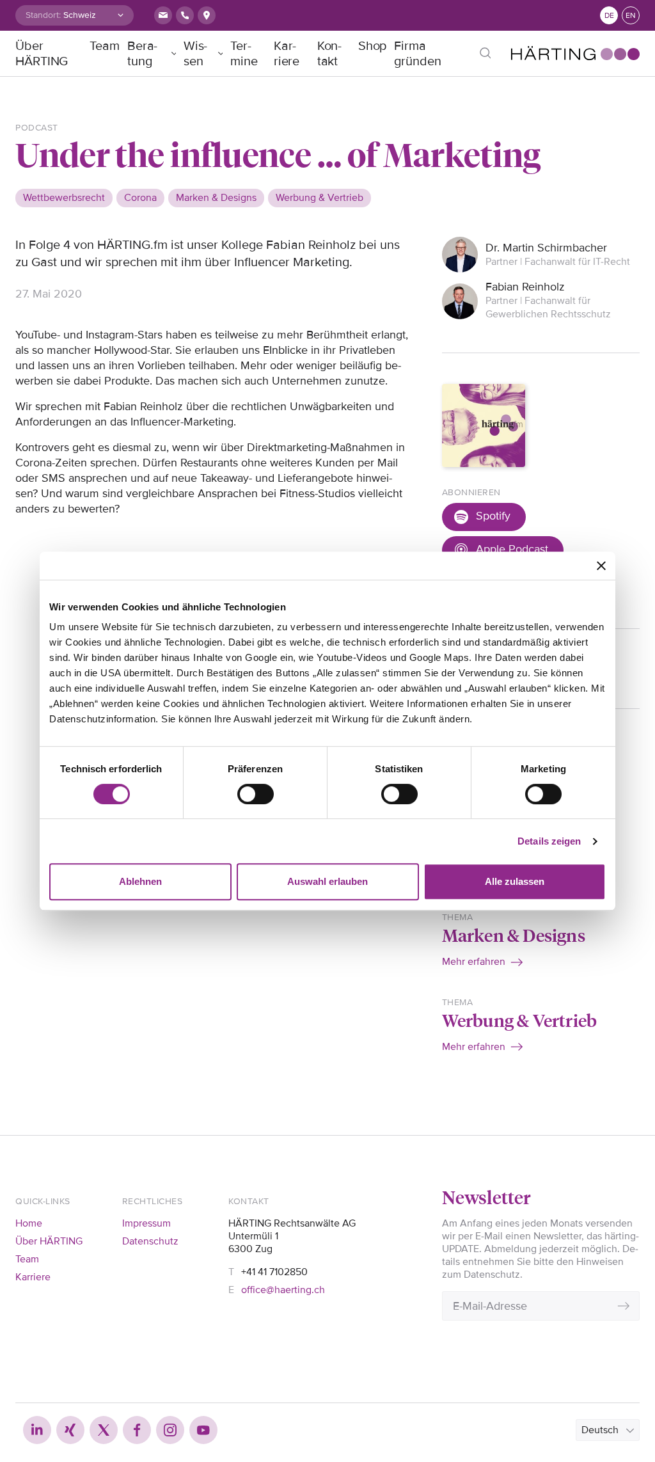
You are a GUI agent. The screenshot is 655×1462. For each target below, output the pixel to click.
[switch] (255, 794)
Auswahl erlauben (327, 881)
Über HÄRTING (41, 53)
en (631, 15)
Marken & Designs (513, 934)
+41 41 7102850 (274, 1272)
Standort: (43, 15)
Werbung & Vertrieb (519, 1019)
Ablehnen (140, 881)
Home (28, 1223)
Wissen (196, 53)
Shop (372, 46)
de (609, 15)
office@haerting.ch (283, 1289)
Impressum (146, 1223)
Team (105, 46)
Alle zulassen (514, 881)
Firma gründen (417, 53)
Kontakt (329, 53)
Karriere (287, 53)
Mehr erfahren (473, 961)
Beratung (142, 53)
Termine (244, 53)
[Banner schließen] (601, 565)
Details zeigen (549, 841)
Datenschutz (150, 1241)
